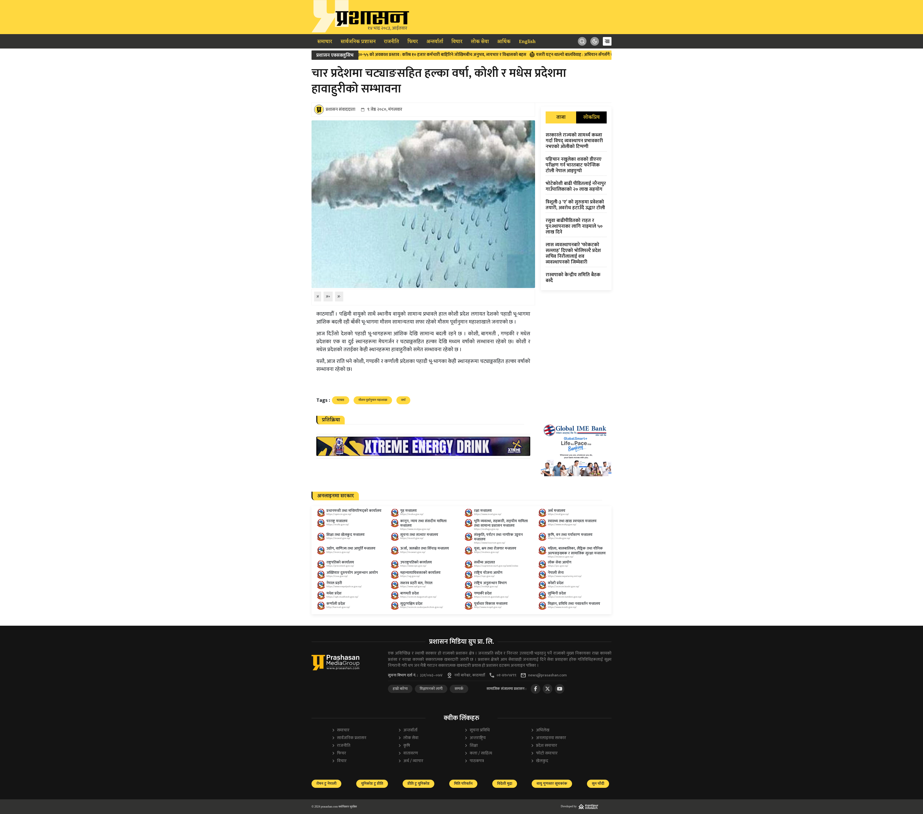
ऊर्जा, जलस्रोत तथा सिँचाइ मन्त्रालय (424, 548)
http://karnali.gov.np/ (338, 607)
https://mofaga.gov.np (486, 529)
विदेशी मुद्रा (504, 783)
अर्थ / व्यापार (410, 761)
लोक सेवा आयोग (559, 562)
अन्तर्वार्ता (434, 41)
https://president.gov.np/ (340, 566)
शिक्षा (471, 745)
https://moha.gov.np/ (412, 514)
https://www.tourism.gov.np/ (489, 543)
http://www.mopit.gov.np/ (488, 607)
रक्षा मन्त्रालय (483, 511)
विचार (456, 41)
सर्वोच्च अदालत (484, 562)
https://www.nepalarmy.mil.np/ (565, 576)
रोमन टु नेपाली (326, 783)
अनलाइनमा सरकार (548, 738)
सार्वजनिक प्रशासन (358, 41)
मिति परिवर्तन (463, 783)
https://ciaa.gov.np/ (337, 576)
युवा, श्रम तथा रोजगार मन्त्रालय (495, 548)
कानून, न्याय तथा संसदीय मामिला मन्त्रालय (423, 523)
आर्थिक (504, 41)
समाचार (324, 41)
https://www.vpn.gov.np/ (413, 566)
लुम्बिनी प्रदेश (557, 593)
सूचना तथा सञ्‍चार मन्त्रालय (419, 535)
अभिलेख (540, 730)
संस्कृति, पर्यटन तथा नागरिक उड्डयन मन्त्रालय (498, 537)
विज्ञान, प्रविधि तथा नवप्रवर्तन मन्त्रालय (574, 603)
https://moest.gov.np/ (338, 538)
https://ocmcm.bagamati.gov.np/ (418, 597)
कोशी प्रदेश (556, 583)
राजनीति (391, 41)
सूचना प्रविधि (477, 730)
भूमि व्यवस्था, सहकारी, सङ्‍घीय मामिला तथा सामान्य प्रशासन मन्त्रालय (501, 523)
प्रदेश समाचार (544, 745)
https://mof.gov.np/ (558, 514)
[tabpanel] (576, 208)
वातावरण (408, 753)
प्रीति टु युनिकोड (418, 783)
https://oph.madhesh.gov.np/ (342, 597)
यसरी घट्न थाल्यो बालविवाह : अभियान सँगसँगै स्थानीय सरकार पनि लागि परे (542, 54)
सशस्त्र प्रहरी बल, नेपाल (416, 583)
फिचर (412, 41)
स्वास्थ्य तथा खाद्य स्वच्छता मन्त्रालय (572, 521)
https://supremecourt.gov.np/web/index (496, 566)
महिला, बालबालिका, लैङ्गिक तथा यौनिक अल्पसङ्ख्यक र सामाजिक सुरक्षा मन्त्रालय (577, 550)
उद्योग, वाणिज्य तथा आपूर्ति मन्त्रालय (350, 548)
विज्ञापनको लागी (431, 688)
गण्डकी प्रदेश (483, 593)
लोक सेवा (480, 41)
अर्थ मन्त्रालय (556, 511)
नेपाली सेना (556, 572)
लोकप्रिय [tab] (591, 117)
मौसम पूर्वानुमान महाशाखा (372, 400)
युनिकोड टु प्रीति (372, 783)
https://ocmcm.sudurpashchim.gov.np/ (421, 607)
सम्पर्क (459, 688)
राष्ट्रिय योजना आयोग (488, 572)
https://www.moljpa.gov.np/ (415, 529)
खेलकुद (539, 761)
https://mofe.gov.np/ (559, 538)
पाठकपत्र (474, 761)
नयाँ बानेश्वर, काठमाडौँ (469, 675)
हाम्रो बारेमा (400, 688)
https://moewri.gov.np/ (412, 552)
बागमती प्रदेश (409, 593)
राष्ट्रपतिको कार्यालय (340, 562)
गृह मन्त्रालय (408, 511)
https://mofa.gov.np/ (337, 524)
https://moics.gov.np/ (338, 552)
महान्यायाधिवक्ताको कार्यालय (420, 572)
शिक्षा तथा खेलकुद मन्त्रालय (345, 535)
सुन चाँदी (598, 783)
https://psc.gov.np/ (558, 566)
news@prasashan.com (547, 675)
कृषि (404, 745)
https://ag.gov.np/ (410, 576)
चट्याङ (340, 400)
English (527, 41)
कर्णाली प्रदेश (335, 603)
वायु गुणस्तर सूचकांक (551, 783)
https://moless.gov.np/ (486, 552)
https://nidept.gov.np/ (486, 586)
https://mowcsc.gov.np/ (561, 557)
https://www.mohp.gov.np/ (562, 524)
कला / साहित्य (478, 753)
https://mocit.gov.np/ (412, 538)
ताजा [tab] (561, 117)
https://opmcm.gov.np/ (338, 514)
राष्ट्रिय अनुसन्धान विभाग (490, 583)
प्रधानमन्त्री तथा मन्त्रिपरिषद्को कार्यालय (353, 511)
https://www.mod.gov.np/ (487, 514)
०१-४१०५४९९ (506, 675)
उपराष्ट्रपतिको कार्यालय (416, 562)
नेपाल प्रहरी (334, 583)
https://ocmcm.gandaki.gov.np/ (491, 597)
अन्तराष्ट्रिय (475, 738)
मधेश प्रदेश (334, 593)
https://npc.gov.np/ (484, 576)
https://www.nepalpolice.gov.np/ (344, 586)
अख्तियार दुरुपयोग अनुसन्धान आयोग (352, 572)
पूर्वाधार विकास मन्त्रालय (491, 603)
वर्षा (403, 400)
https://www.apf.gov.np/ (413, 586)
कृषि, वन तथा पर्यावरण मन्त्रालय (570, 535)
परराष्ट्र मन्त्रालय (337, 521)
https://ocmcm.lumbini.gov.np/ (565, 597)
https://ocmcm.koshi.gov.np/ (563, 586)
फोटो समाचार (544, 753)
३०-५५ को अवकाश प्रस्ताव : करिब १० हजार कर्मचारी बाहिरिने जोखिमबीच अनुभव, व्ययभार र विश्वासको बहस (387, 54)
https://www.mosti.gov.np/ (562, 607)
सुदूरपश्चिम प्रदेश (411, 603)
